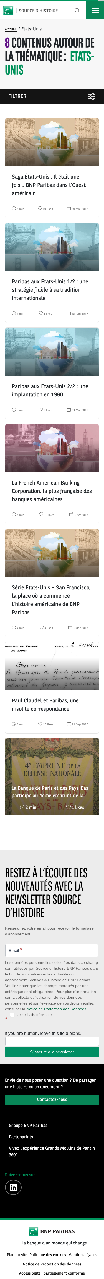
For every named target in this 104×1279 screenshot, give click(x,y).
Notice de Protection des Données (56, 1009)
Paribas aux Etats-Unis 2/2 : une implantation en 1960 (50, 391)
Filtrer (17, 96)
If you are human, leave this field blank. (43, 1033)
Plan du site (17, 1255)
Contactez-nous (52, 1100)
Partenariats (21, 1137)
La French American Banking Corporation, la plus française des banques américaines (52, 491)
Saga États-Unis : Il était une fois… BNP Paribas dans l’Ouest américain (49, 185)
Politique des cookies (47, 1255)
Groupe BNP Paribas (28, 1126)
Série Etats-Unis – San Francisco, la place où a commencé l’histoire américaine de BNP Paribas (51, 600)
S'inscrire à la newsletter (52, 1052)
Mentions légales (82, 1255)
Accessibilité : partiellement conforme (52, 1274)
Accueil (11, 29)
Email (15, 949)
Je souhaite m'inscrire (34, 1015)
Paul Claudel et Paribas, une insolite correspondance (45, 705)
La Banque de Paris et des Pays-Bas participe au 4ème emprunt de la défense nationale (50, 793)
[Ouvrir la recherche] (77, 10)
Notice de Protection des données (52, 1264)
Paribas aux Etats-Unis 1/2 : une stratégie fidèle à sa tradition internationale (50, 290)
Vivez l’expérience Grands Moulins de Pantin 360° (52, 1151)
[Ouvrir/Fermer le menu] (95, 10)
